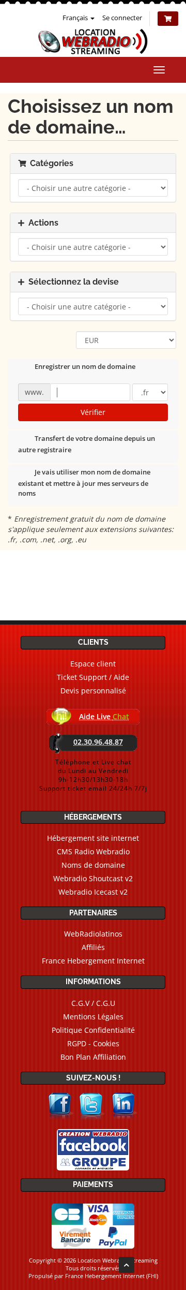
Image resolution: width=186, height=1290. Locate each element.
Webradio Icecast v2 (93, 892)
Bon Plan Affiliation (93, 1057)
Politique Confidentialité (93, 1030)
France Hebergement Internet (93, 961)
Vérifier (93, 412)
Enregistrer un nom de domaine (85, 367)
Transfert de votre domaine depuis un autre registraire (86, 444)
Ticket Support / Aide (93, 677)
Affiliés (93, 947)
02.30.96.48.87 (98, 742)
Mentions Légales (93, 1016)
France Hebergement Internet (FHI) (111, 1276)
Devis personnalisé (93, 690)
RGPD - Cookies (93, 1043)
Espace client (93, 664)
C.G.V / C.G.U (93, 1003)
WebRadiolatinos (93, 934)
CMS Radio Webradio (93, 851)
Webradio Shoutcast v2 (93, 878)
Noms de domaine (93, 865)
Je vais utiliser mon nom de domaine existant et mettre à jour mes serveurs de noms (84, 483)
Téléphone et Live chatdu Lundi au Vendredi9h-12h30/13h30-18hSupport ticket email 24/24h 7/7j (93, 775)
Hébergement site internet (93, 838)
